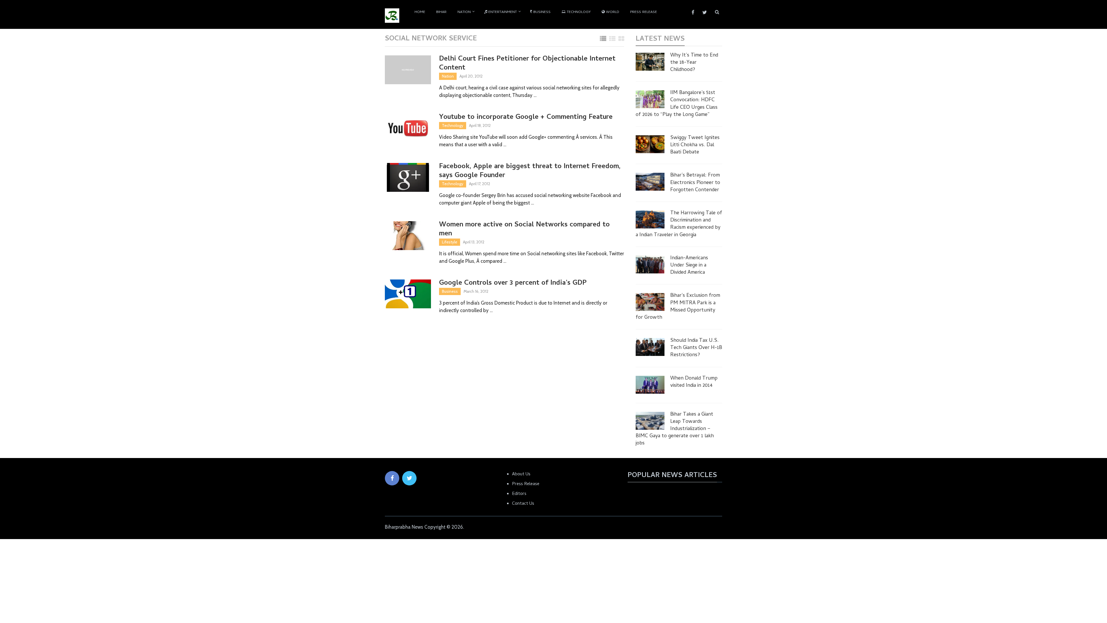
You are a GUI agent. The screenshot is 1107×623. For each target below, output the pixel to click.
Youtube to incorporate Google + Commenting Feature (526, 117)
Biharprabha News (404, 527)
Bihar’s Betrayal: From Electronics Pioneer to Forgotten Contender (695, 183)
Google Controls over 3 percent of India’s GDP (513, 283)
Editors (519, 494)
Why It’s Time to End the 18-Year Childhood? (694, 63)
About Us (521, 474)
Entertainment (502, 12)
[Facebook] (392, 478)
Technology (578, 12)
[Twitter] (409, 478)
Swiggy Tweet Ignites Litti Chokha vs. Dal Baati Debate (695, 145)
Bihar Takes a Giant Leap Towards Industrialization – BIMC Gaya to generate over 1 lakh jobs (675, 429)
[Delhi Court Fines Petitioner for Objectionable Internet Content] (408, 69)
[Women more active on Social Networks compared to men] (408, 235)
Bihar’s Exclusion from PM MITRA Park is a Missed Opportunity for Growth (678, 306)
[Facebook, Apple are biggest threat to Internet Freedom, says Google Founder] (408, 177)
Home (420, 12)
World (612, 12)
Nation (464, 12)
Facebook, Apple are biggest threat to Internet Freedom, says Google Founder (530, 171)
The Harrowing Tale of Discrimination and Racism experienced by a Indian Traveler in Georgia (679, 224)
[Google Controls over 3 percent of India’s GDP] (408, 293)
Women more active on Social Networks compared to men (524, 230)
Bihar (441, 12)
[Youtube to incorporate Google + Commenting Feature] (408, 128)
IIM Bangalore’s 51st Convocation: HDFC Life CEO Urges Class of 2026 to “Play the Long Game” (677, 104)
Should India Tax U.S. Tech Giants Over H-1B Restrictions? (696, 348)
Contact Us (523, 504)
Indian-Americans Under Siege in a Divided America (689, 266)
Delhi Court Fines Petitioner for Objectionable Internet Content (527, 64)
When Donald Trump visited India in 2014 (694, 382)
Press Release (643, 12)
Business (541, 12)
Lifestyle (449, 242)
